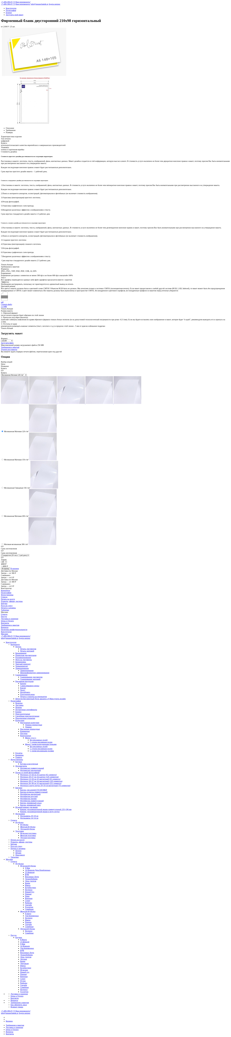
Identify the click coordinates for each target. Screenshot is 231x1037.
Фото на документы (23, 660)
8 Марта (23, 940)
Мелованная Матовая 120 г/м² (16, 431)
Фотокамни (20, 814)
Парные (28, 894)
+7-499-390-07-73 (8, 2)
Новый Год (29, 892)
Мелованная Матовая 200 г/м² (16, 516)
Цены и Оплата (7, 621)
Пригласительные (22, 714)
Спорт (27, 901)
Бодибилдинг (30, 888)
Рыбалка (28, 903)
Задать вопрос (54, 4)
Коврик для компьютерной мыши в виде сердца (40, 812)
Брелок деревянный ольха (31, 803)
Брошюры (19, 755)
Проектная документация (25, 655)
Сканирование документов (31, 677)
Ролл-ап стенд (7, 606)
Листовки (19, 705)
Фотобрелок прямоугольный (32, 801)
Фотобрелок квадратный (30, 794)
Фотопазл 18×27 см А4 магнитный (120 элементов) (41, 781)
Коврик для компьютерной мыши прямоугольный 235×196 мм (45, 809)
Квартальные (25, 736)
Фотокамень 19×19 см (29, 816)
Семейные (29, 909)
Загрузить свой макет (14, 15)
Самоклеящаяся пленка (29, 686)
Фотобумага (25, 692)
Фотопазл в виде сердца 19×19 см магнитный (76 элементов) (45, 786)
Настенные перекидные (30, 729)
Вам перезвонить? (23, 2)
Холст (22, 690)
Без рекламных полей (39, 740)
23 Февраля (29, 872)
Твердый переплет (23, 664)
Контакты (5, 623)
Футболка (19, 822)
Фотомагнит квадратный (30, 770)
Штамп (18, 853)
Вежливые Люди (32, 877)
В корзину (5, 569)
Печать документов (28, 649)
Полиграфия (11, 10)
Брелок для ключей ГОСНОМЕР (33, 790)
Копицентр (5, 590)
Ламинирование (22, 668)
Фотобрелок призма (28, 799)
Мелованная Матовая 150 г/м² (16, 460)
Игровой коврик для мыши (26, 807)
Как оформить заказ (19, 1005)
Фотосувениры (7, 595)
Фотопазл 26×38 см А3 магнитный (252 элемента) (40, 783)
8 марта (28, 914)
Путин (23, 981)
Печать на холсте (8, 599)
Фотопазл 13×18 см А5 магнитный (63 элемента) (40, 779)
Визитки (18, 703)
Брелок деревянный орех (30, 805)
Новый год (24, 972)
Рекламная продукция (24, 681)
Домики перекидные (33, 725)
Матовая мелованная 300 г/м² (16, 544)
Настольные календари (29, 723)
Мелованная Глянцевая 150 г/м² (17, 488)
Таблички (5, 610)
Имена (27, 885)
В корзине (15, 569)
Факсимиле (20, 855)
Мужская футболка (28, 866)
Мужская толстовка (28, 833)
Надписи (28, 890)
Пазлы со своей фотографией (27, 773)
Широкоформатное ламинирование (34, 673)
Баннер (23, 684)
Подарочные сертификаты (26, 710)
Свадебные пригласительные (27, 716)
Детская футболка (27, 829)
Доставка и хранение (9, 619)
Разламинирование (23, 657)
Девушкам (24, 963)
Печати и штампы (8, 608)
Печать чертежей (27, 651)
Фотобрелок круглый (29, 796)
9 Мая (27, 868)
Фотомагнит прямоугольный (32, 768)
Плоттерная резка (27, 694)
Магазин (4, 634)
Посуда (4, 616)
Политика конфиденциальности (14, 630)
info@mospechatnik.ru (39, 4)
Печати (18, 851)
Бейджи (4, 603)
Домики (28, 727)
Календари (19, 720)
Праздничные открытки (25, 718)
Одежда (4, 597)
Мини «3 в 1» (30, 738)
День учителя (30, 881)
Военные (28, 898)
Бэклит (23, 688)
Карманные (25, 731)
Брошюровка (20, 662)
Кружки (18, 762)
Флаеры (18, 707)
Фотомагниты (21, 766)
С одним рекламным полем (41, 742)
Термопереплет (21, 666)
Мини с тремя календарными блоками (41, 744)
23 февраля (24, 942)
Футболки (19, 864)
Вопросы (4, 627)
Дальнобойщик (31, 879)
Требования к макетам (10, 347)
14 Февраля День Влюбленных (37, 870)
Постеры (23, 733)
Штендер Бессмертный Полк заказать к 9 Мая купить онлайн (40, 699)
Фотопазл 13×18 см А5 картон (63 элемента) (38, 775)
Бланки (9, 13)
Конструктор (11, 8)
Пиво (27, 896)
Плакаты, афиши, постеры (12, 601)
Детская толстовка (27, 838)
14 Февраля (25, 946)
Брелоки (18, 788)
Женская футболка (27, 827)
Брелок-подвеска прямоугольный (34, 792)
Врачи (27, 883)
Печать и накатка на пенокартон (33, 697)
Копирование (20, 653)
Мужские (24, 970)
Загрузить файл (7, 343)
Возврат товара (17, 1007)
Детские (23, 959)
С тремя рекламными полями (42, 751)
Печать (18, 647)
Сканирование (21, 675)
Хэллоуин (29, 907)
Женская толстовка (28, 835)
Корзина (9, 1021)
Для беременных (32, 916)
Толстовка (19, 831)
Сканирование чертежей (30, 679)
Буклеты (18, 753)
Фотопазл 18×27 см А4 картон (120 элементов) (39, 777)
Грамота (18, 757)
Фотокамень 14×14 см (29, 818)
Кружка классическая (29, 764)
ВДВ (27, 875)
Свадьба (28, 905)
